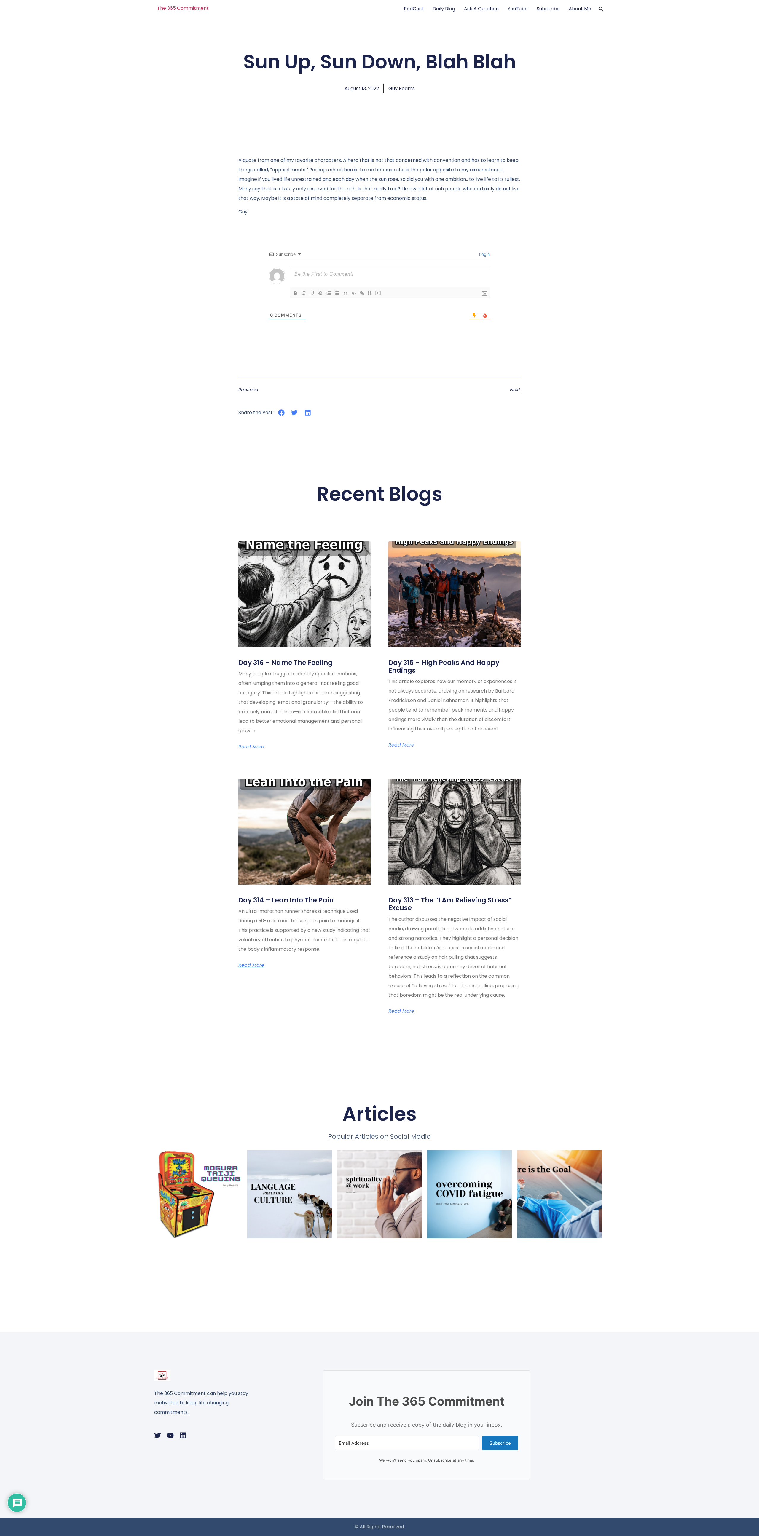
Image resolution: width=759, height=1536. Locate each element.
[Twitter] (157, 1435)
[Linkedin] (183, 1435)
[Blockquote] (345, 293)
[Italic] (304, 293)
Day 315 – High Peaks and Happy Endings (443, 666)
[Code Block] (354, 293)
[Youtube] (170, 1435)
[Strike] (320, 293)
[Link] (362, 293)
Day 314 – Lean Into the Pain (286, 900)
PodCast (414, 8)
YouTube (518, 8)
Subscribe (548, 8)
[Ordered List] (329, 293)
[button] (601, 9)
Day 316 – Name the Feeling (285, 662)
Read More (251, 746)
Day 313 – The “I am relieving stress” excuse (450, 904)
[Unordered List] (337, 293)
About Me (580, 8)
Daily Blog (444, 8)
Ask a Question (481, 8)
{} (370, 293)
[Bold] (295, 293)
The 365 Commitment (183, 8)
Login (484, 254)
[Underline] (312, 293)
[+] (378, 293)
